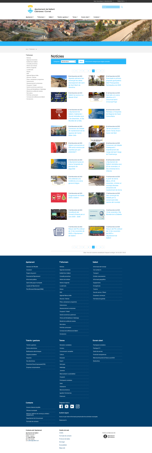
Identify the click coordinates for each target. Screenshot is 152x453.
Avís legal (62, 442)
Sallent (51, 17)
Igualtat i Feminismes (66, 393)
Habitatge (62, 367)
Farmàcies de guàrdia (99, 298)
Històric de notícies (32, 65)
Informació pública (31, 279)
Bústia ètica (96, 361)
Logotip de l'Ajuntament (32, 286)
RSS (28, 73)
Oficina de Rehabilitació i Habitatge (36, 89)
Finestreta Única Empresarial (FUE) (35, 364)
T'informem (40, 17)
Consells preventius (32, 63)
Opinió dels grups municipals (34, 282)
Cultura (62, 354)
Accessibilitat (63, 445)
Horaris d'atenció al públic (33, 407)
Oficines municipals (31, 410)
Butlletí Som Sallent (32, 62)
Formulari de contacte (32, 421)
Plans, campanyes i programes (35, 79)
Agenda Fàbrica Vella (32, 75)
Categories (57, 61)
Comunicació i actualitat (66, 351)
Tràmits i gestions (62, 17)
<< (76, 70)
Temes (75, 17)
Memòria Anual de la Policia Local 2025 (104, 358)
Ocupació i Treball (31, 85)
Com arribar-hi (97, 270)
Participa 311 (96, 348)
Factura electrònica (31, 348)
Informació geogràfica (99, 279)
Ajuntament (29, 17)
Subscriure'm (63, 420)
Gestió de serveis (98, 351)
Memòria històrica (65, 390)
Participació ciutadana (66, 380)
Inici (27, 49)
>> (100, 70)
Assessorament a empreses (34, 83)
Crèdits (61, 433)
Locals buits (30, 69)
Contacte (96, 17)
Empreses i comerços (99, 295)
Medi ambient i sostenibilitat (67, 374)
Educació (62, 358)
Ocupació (62, 377)
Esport (61, 361)
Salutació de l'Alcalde (32, 266)
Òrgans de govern (31, 273)
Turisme (95, 289)
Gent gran (62, 364)
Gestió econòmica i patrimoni (35, 87)
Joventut (62, 370)
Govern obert (85, 17)
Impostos (28, 358)
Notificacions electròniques (33, 351)
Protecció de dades (64, 439)
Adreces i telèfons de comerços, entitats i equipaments (37, 414)
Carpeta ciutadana (31, 354)
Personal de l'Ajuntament (33, 276)
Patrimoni (62, 396)
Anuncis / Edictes (31, 77)
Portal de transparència (99, 354)
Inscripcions (30, 99)
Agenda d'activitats (32, 60)
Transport (96, 273)
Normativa (29, 93)
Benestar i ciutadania (65, 345)
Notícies (29, 58)
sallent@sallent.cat (33, 440)
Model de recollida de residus (35, 91)
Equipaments (97, 282)
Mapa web (62, 448)
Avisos (28, 71)
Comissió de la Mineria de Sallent (36, 97)
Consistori (29, 270)
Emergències (96, 286)
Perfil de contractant (32, 95)
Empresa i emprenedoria (33, 367)
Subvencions (30, 81)
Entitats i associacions (99, 276)
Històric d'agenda (31, 67)
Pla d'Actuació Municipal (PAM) (34, 289)
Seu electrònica (30, 361)
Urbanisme (63, 386)
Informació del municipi (99, 266)
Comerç (62, 348)
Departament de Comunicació (34, 418)
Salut (61, 383)
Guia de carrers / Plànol (99, 292)
